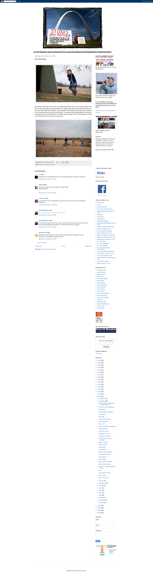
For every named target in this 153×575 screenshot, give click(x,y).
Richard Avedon (101, 301)
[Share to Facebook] (66, 162)
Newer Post (38, 246)
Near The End (103, 457)
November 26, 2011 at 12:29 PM (48, 205)
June (100, 490)
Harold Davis (100, 291)
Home (63, 246)
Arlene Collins (101, 274)
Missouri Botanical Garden (104, 231)
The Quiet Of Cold (104, 431)
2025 (99, 362)
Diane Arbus (100, 280)
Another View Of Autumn (105, 452)
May (100, 492)
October (101, 480)
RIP (100, 470)
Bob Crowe (44, 162)
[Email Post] (57, 162)
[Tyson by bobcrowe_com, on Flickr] (64, 102)
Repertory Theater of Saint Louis (106, 237)
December (102, 398)
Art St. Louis (100, 202)
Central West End (102, 207)
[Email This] (61, 162)
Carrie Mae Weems (102, 278)
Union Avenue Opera (103, 261)
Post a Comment (41, 242)
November (102, 401)
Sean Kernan (100, 306)
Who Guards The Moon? (106, 461)
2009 (99, 508)
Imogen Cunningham (103, 297)
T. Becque (42, 198)
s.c (40, 174)
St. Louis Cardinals (102, 245)
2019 (99, 377)
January (101, 502)
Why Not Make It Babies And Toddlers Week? (107, 403)
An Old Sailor (102, 459)
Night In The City (103, 442)
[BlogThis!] (63, 162)
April (100, 495)
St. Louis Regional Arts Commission (103, 248)
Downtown (100, 214)
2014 (99, 389)
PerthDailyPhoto (44, 210)
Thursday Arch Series (105, 419)
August (101, 485)
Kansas (49, 164)
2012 (99, 394)
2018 (99, 379)
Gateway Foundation (103, 221)
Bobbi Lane (100, 276)
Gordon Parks (101, 289)
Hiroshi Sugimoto (102, 295)
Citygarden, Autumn (104, 433)
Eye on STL (102, 424)
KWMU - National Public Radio (105, 226)
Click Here (99, 353)
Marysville (101, 416)
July (100, 488)
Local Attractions (103, 421)
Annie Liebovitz (101, 272)
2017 (99, 382)
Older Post (88, 246)
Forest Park (100, 216)
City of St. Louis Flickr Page (105, 209)
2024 (99, 365)
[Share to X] (65, 162)
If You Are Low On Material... (107, 407)
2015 (99, 387)
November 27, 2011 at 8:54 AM (47, 215)
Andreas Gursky (101, 270)
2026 (99, 360)
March (101, 497)
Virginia (41, 184)
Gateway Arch (101, 219)
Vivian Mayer (100, 308)
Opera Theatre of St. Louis (104, 233)
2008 (99, 510)
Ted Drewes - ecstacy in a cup (105, 253)
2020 (99, 374)
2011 (98, 396)
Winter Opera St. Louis (103, 263)
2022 (99, 370)
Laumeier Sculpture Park (104, 228)
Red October (102, 475)
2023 (99, 367)
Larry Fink (100, 299)
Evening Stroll (102, 449)
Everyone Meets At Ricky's (106, 412)
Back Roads (102, 409)
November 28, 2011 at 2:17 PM (47, 239)
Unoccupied (102, 447)
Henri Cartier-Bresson (103, 293)
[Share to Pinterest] (68, 162)
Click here (98, 110)
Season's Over (103, 444)
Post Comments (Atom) (49, 249)
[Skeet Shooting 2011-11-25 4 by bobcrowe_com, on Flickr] (64, 157)
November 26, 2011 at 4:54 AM (47, 179)
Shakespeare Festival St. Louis (105, 239)
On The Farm (102, 414)
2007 (99, 512)
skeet (53, 164)
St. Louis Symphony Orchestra (105, 251)
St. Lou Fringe (101, 241)
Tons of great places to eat (104, 255)
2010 (99, 505)
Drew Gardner (101, 282)
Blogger (84, 570)
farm (45, 164)
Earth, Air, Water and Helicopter (107, 426)
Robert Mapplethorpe (103, 304)
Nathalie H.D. (43, 232)
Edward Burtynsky (102, 285)
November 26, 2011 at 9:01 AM (47, 192)
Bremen (42, 164)
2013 (99, 391)
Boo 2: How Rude (103, 477)
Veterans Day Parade (105, 464)
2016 (99, 384)
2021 (99, 372)
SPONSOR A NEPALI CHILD (112, 551)
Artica (98, 204)
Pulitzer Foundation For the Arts (106, 235)
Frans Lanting (101, 287)
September (102, 483)
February (101, 500)
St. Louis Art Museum (103, 243)
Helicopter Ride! (103, 429)
